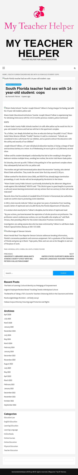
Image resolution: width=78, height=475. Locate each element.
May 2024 (7, 339)
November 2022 (9, 397)
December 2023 (9, 356)
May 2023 (7, 372)
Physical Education (13, 84)
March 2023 (8, 380)
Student (35, 249)
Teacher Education (11, 450)
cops (17, 249)
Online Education (10, 442)
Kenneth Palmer (14, 96)
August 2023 (8, 364)
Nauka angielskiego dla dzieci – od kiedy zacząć (21, 298)
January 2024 (9, 351)
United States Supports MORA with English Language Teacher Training (57, 256)
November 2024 (9, 331)
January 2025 (9, 327)
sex (26, 249)
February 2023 (9, 384)
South (30, 249)
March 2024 (8, 343)
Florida (22, 249)
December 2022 (9, 393)
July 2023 (7, 368)
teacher (42, 249)
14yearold (11, 249)
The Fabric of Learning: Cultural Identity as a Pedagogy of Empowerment (30, 285)
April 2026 (7, 314)
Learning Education (11, 426)
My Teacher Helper (39, 48)
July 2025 (7, 319)
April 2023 (7, 376)
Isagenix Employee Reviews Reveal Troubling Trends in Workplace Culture (31, 290)
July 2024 (7, 335)
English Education (10, 422)
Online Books (9, 434)
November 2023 (9, 360)
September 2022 (10, 405)
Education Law (9, 417)
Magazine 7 (52, 472)
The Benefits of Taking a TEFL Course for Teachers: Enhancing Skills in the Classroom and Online (38, 294)
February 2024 (9, 347)
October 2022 (9, 401)
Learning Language (11, 430)
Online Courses (9, 438)
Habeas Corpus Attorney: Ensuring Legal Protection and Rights (26, 302)
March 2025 (8, 323)
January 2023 (9, 388)
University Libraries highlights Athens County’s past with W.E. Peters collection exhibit (19, 257)
